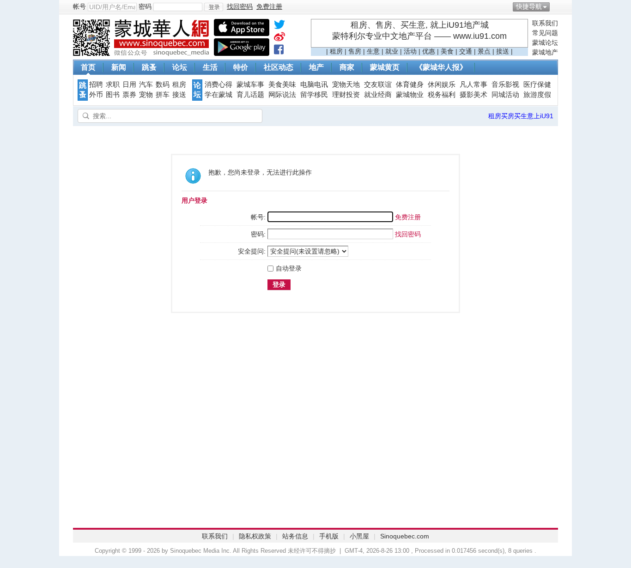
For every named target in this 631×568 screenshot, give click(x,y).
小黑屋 (359, 536)
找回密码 (408, 234)
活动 (410, 51)
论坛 (179, 67)
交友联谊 (378, 84)
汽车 (146, 84)
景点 (484, 51)
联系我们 (545, 23)
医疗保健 (537, 84)
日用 (129, 84)
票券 (129, 94)
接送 (502, 51)
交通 (465, 51)
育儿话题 (250, 94)
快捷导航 (529, 6)
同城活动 (505, 94)
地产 (316, 67)
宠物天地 (346, 84)
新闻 (118, 67)
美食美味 (282, 84)
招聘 (96, 84)
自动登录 (289, 268)
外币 (96, 94)
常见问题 (545, 32)
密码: (258, 234)
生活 (210, 67)
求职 (113, 84)
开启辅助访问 (555, 6)
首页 (88, 67)
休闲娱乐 (441, 84)
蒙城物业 (410, 94)
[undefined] (279, 26)
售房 (354, 51)
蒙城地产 (545, 52)
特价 (240, 67)
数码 (163, 84)
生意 (373, 51)
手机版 (329, 536)
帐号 (79, 6)
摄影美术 (473, 94)
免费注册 (408, 217)
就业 (391, 51)
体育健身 (410, 84)
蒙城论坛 (545, 42)
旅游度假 (537, 94)
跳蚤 (149, 67)
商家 (347, 67)
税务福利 (441, 94)
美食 (447, 51)
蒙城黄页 (385, 67)
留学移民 (314, 94)
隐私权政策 (255, 536)
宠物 (146, 94)
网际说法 (282, 94)
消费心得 (218, 84)
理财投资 (346, 94)
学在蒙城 (218, 94)
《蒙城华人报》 (441, 67)
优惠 (428, 51)
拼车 (163, 94)
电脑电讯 (314, 84)
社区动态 (278, 67)
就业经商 (378, 94)
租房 (336, 51)
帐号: (258, 217)
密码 (145, 6)
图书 (113, 94)
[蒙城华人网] (142, 53)
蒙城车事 (250, 84)
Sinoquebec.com (404, 536)
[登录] (213, 7)
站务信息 (295, 536)
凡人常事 (473, 84)
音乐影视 (505, 84)
